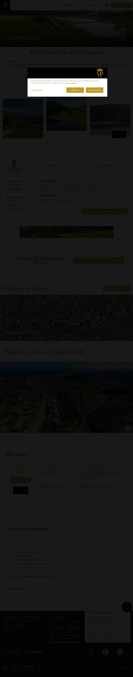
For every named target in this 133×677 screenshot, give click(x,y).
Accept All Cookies (94, 90)
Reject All (75, 90)
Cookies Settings (37, 90)
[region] (67, 82)
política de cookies (70, 83)
